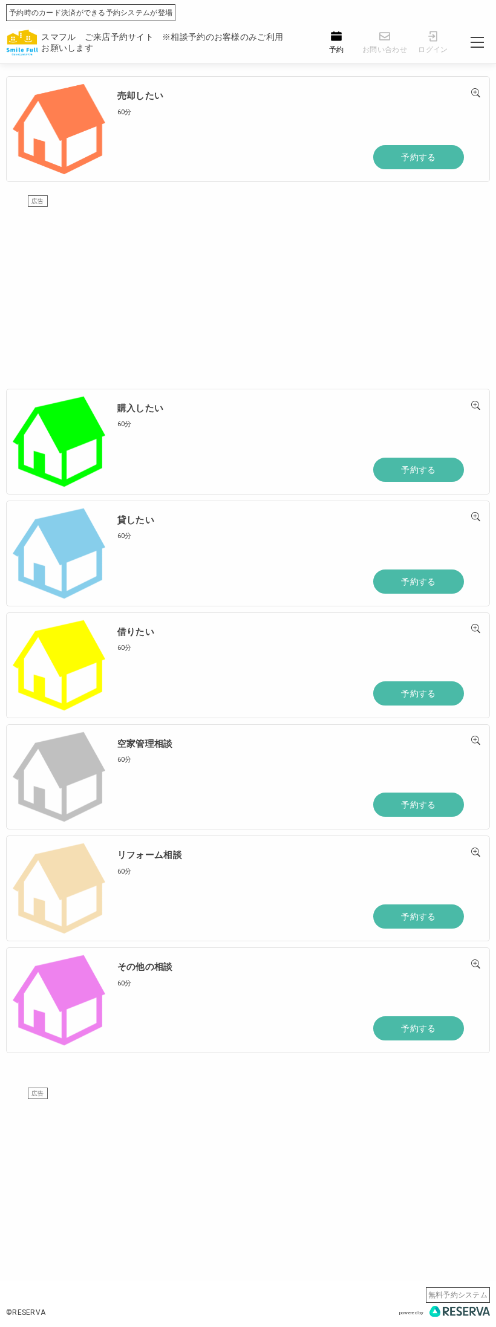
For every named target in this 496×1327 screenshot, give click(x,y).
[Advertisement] (248, 292)
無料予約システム (458, 1295)
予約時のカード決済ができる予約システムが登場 (90, 12)
